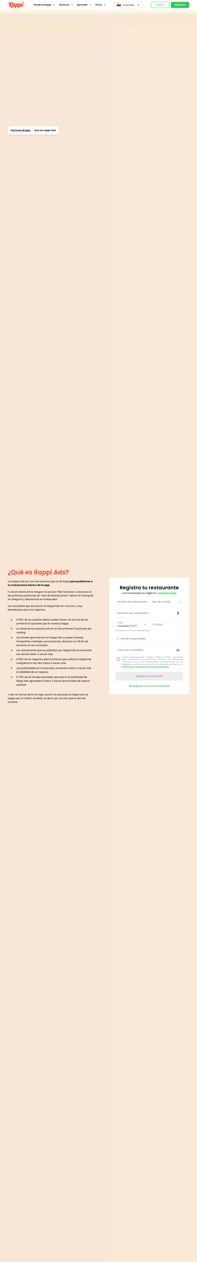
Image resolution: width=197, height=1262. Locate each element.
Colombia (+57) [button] (127, 626)
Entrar (160, 4)
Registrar (180, 4)
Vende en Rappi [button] (42, 4)
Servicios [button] (64, 4)
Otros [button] (98, 4)
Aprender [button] (82, 4)
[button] (128, 5)
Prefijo (120, 622)
